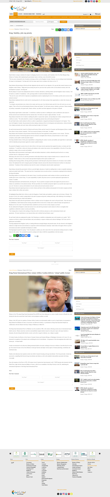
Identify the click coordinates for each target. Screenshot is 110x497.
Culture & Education (74, 17)
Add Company (79, 60)
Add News (78, 57)
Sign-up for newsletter (77, 1)
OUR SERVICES (80, 25)
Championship (45, 465)
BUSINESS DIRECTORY (29, 14)
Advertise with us (37, 1)
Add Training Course (80, 65)
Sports (89, 17)
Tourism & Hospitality (45, 17)
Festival (43, 473)
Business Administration (62, 462)
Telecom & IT (75, 475)
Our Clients (90, 467)
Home (11, 459)
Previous (10, 453)
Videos (89, 470)
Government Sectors (76, 468)
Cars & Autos (83, 17)
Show (43, 481)
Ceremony (44, 464)
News (11, 25)
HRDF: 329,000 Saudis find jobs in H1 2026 (90, 93)
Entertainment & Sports (77, 465)
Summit (43, 483)
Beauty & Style (96, 17)
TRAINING (38, 14)
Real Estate (74, 473)
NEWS (15, 14)
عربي (44, 14)
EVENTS (20, 14)
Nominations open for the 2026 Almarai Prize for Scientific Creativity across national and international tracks (90, 329)
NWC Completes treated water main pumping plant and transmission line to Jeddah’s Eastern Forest (89, 133)
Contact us (90, 472)
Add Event (78, 62)
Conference (44, 467)
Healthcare (64, 17)
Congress (44, 468)
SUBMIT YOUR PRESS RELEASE (17, 21)
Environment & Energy (33, 17)
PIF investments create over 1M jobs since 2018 (90, 98)
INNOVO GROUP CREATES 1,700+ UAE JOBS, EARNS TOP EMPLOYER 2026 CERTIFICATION (90, 75)
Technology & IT (56, 17)
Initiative (43, 477)
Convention (44, 470)
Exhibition (44, 472)
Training (57, 459)
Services (89, 464)
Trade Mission (45, 485)
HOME (11, 14)
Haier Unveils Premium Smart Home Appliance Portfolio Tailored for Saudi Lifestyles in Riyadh (88, 124)
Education (74, 464)
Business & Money (22, 17)
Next (99, 453)
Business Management (61, 464)
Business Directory (75, 459)
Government (13, 17)
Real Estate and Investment (62, 468)
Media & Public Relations (77, 472)
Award (43, 462)
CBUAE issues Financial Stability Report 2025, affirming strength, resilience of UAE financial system (90, 82)
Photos (89, 468)
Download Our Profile (92, 465)
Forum (43, 475)
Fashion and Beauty (76, 467)
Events (42, 459)
